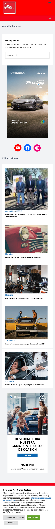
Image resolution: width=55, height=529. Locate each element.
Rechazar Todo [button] (11, 523)
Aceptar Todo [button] (33, 517)
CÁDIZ (19, 211)
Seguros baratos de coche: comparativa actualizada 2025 (25, 344)
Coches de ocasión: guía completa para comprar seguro (24, 385)
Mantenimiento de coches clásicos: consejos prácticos (24, 298)
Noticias (9, 254)
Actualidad (10, 211)
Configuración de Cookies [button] (14, 517)
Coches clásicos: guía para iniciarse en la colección (23, 258)
